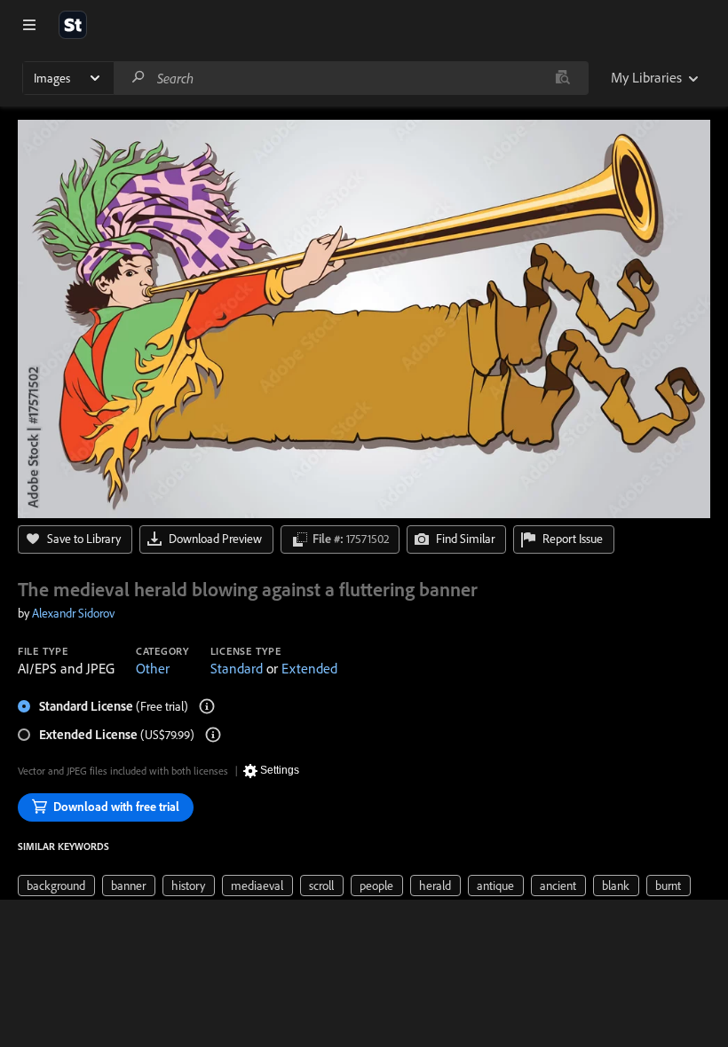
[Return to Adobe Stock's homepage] (73, 25)
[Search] (138, 77)
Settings (279, 770)
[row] (56, 885)
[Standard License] (207, 706)
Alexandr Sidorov (73, 613)
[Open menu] (29, 25)
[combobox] (350, 78)
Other (153, 668)
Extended (309, 668)
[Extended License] (213, 734)
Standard (236, 668)
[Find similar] (562, 78)
